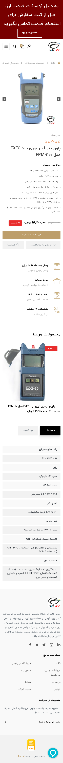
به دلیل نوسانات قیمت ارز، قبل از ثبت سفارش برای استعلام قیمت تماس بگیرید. (31, 15)
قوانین (57, 689)
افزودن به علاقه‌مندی (42, 244)
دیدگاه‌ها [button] (28, 430)
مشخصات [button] (50, 430)
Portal (21, 756)
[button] (29, 46)
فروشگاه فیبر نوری (21, 663)
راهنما (28, 682)
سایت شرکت (24, 689)
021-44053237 (30, 33)
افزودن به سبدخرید (31, 234)
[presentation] (58, 99)
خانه (58, 663)
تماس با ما (25, 670)
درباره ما (56, 682)
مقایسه (11, 244)
